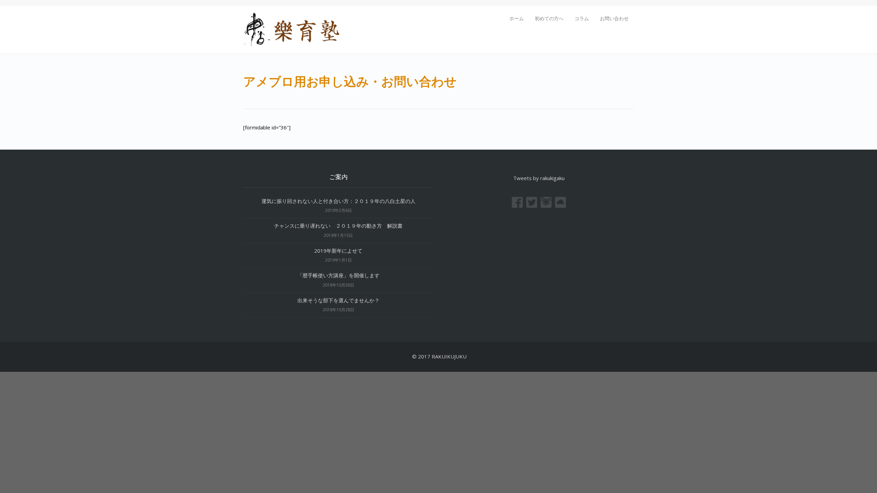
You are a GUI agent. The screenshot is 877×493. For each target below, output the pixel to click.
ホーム (516, 18)
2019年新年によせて (341, 250)
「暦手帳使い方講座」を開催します (338, 275)
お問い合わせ (614, 18)
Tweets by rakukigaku (539, 178)
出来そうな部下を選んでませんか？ (338, 300)
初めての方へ (549, 18)
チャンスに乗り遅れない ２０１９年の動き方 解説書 (338, 225)
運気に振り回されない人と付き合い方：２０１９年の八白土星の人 (338, 201)
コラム (582, 18)
